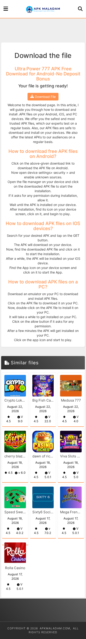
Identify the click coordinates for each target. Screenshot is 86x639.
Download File (45, 97)
